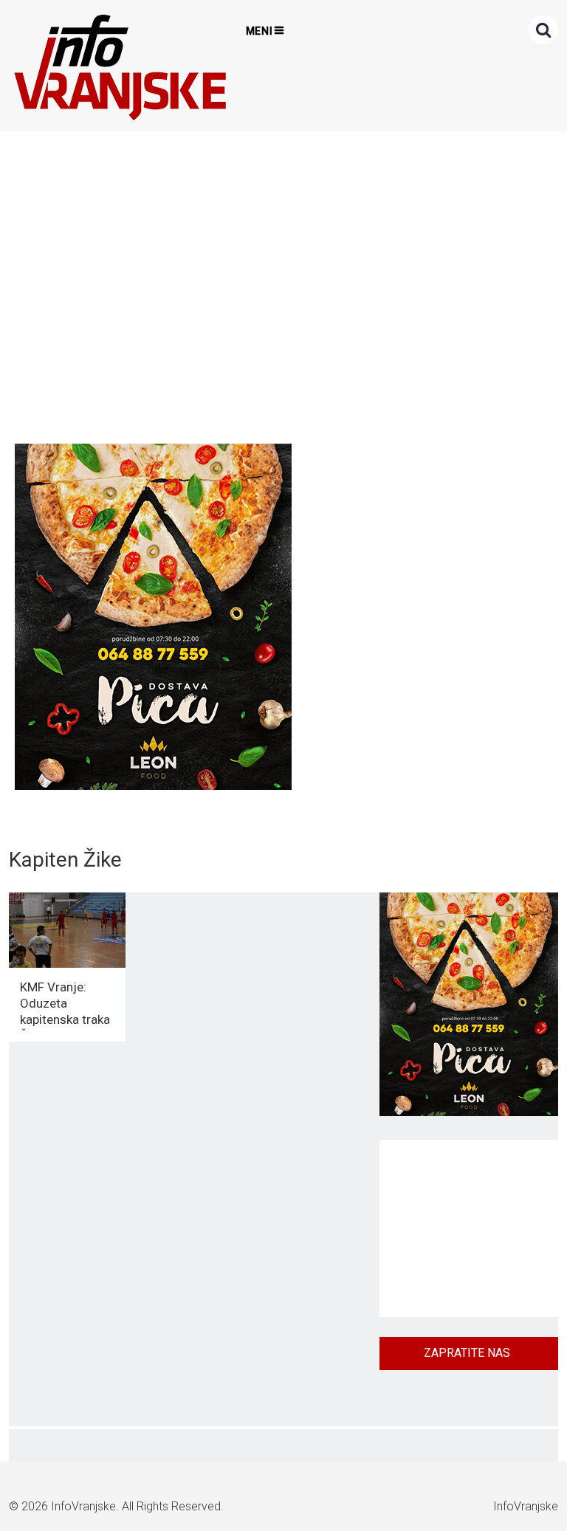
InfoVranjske (83, 1506)
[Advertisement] (280, 283)
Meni (260, 31)
